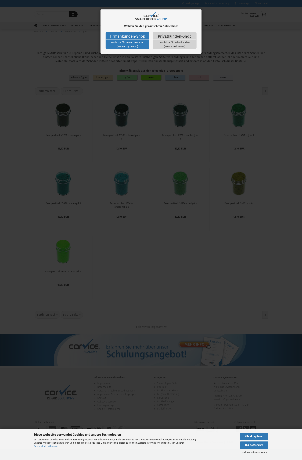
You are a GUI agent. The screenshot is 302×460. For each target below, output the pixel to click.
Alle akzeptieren (254, 436)
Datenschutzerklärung (45, 446)
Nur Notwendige (254, 445)
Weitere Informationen (254, 452)
